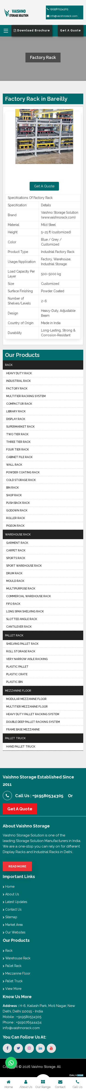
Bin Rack (12, 487)
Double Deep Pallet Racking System (33, 721)
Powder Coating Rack (23, 472)
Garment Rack (17, 542)
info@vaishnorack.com (63, 16)
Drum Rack (14, 573)
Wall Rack (14, 464)
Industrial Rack (18, 381)
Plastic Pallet (17, 666)
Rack (9, 365)
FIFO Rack (13, 603)
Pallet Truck (15, 738)
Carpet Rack (15, 550)
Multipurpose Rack (20, 588)
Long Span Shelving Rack (25, 611)
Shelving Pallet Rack (22, 643)
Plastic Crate (17, 674)
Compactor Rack (19, 403)
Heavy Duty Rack (19, 373)
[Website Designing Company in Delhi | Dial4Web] (76, 1075)
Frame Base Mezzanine (23, 729)
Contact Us (13, 909)
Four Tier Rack (17, 449)
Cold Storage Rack (21, 480)
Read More (17, 866)
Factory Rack (17, 388)
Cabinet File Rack (19, 457)
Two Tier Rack (17, 434)
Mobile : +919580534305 (22, 1017)
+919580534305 (58, 9)
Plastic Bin (14, 682)
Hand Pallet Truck (20, 746)
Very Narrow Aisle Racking (27, 659)
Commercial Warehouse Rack (28, 596)
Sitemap (10, 917)
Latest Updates (15, 902)
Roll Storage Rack (20, 651)
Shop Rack (14, 495)
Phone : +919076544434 (22, 1022)
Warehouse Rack (18, 534)
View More (12, 989)
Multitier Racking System (26, 396)
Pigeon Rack (15, 525)
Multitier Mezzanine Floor (27, 706)
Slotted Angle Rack (21, 619)
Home (9, 886)
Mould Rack (15, 581)
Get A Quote (44, 186)
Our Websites (14, 932)
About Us (11, 894)
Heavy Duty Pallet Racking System (32, 714)
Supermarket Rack (20, 426)
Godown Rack (17, 510)
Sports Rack (15, 558)
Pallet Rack (14, 635)
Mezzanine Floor (18, 690)
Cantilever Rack (19, 626)
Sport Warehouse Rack (24, 565)
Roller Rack (15, 518)
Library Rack (16, 411)
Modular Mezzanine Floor (26, 699)
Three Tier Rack (18, 442)
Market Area (13, 925)
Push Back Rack (18, 502)
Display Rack (15, 419)
